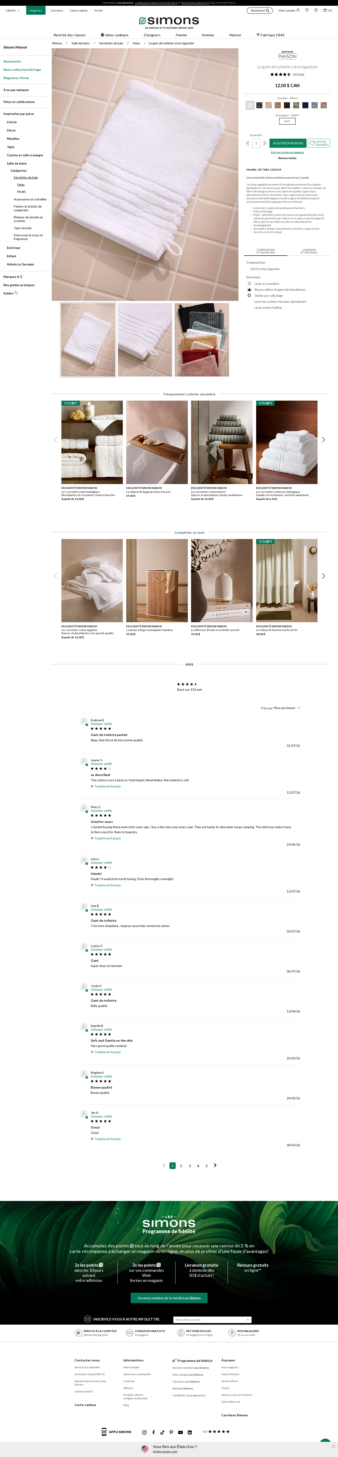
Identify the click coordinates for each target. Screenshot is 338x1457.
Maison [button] (235, 35)
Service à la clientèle (87, 1367)
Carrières (57, 10)
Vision (98, 10)
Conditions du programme (188, 1395)
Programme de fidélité (169, 1231)
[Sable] (278, 105)
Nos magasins (230, 1367)
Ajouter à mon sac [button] (288, 143)
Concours (186, 1381)
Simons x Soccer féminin (236, 1395)
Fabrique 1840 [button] (272, 35)
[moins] (247, 143)
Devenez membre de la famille (169, 1298)
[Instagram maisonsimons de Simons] (144, 1432)
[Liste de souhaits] (307, 10)
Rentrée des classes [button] (70, 35)
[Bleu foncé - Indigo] (305, 105)
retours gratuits (195, 3)
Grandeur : (287, 115)
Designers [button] (152, 35)
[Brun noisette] (287, 105)
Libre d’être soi (230, 1401)
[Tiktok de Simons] (162, 1432)
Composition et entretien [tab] (266, 251)
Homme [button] (208, 35)
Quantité (256, 135)
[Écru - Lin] (268, 105)
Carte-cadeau (79, 10)
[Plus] (265, 143)
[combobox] (280, 708)
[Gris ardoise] (259, 105)
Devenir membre (190, 1367)
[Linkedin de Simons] (189, 1432)
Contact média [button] (83, 1391)
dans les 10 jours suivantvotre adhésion (88, 1273)
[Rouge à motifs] (324, 105)
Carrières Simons (234, 1415)
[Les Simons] (169, 1221)
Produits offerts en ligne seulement (135, 1396)
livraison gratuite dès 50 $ (156, 3)
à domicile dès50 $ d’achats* (201, 1270)
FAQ (126, 1405)
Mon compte (287, 10)
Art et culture (229, 1381)
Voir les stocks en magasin (287, 152)
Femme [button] (181, 35)
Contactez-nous (87, 1360)
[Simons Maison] (287, 56)
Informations (133, 1360)
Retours (128, 1388)
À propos (228, 1360)
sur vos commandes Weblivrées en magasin (146, 1273)
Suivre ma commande (137, 1374)
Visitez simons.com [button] (165, 1451)
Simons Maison (15, 47)
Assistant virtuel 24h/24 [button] (89, 1374)
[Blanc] (250, 105)
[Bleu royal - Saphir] (314, 105)
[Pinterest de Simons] (171, 1432)
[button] (260, 11)
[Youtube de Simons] (180, 1432)
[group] (93, 455)
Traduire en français (107, 786)
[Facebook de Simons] (153, 1432)
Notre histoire (230, 1374)
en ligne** (253, 1268)
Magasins (36, 10)
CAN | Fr (11, 10)
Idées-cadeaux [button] (117, 35)
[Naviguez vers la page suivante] (215, 1165)
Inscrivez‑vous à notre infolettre (127, 1319)
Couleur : (287, 98)
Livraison (129, 1381)
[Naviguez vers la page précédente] (163, 1165)
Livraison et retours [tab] (309, 251)
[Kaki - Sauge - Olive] (296, 105)
